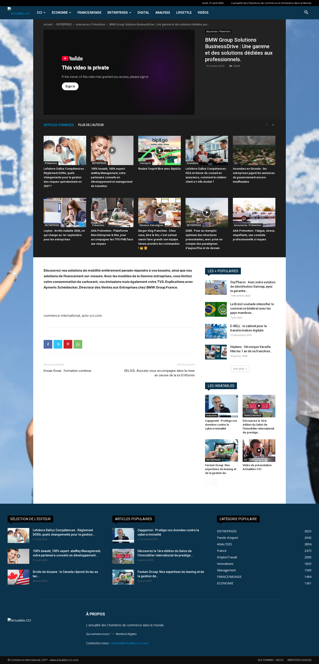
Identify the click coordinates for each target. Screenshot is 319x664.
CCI (39, 12)
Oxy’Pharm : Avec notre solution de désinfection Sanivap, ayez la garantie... (252, 286)
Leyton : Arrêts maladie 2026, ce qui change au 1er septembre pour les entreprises (64, 235)
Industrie (211, 415)
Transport (145, 163)
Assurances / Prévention (90, 24)
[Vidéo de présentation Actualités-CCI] (259, 450)
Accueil (48, 24)
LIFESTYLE (184, 12)
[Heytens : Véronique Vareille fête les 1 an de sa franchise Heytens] (216, 352)
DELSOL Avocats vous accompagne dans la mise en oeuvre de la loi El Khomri (159, 373)
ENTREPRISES (117, 12)
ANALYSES (162, 12)
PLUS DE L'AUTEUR (91, 125)
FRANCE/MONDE (89, 12)
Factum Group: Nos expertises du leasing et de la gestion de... (220, 469)
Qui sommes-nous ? (98, 634)
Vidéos (203, 12)
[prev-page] (267, 125)
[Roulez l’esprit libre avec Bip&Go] (159, 150)
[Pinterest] (68, 344)
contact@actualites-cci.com (129, 643)
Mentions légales (126, 634)
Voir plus (238, 369)
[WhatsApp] (78, 344)
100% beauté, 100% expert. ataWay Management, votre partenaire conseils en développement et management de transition (111, 177)
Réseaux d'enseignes (151, 225)
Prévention (51, 163)
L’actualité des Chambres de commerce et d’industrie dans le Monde (271, 3)
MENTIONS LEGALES (299, 660)
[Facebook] (48, 344)
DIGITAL (143, 12)
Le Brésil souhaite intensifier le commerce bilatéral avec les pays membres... (252, 308)
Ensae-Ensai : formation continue (67, 371)
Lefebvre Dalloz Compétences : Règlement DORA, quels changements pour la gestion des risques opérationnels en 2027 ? (64, 177)
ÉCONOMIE (60, 12)
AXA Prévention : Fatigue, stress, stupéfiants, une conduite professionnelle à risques (254, 235)
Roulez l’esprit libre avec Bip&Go (159, 168)
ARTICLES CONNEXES (59, 125)
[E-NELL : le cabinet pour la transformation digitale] (216, 331)
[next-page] (273, 125)
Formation (192, 163)
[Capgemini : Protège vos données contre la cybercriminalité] (221, 406)
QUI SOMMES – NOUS (270, 660)
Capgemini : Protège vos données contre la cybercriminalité (221, 424)
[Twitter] (58, 344)
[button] (306, 13)
